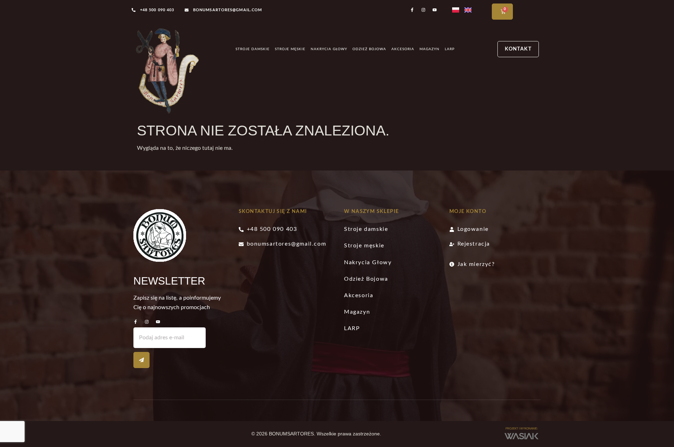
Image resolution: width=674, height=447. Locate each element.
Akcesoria (402, 49)
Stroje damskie (253, 49)
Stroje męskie (290, 49)
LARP (450, 49)
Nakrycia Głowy (329, 49)
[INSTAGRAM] (147, 322)
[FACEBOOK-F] (135, 322)
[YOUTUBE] (158, 322)
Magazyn (429, 49)
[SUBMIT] (141, 360)
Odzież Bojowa (369, 49)
